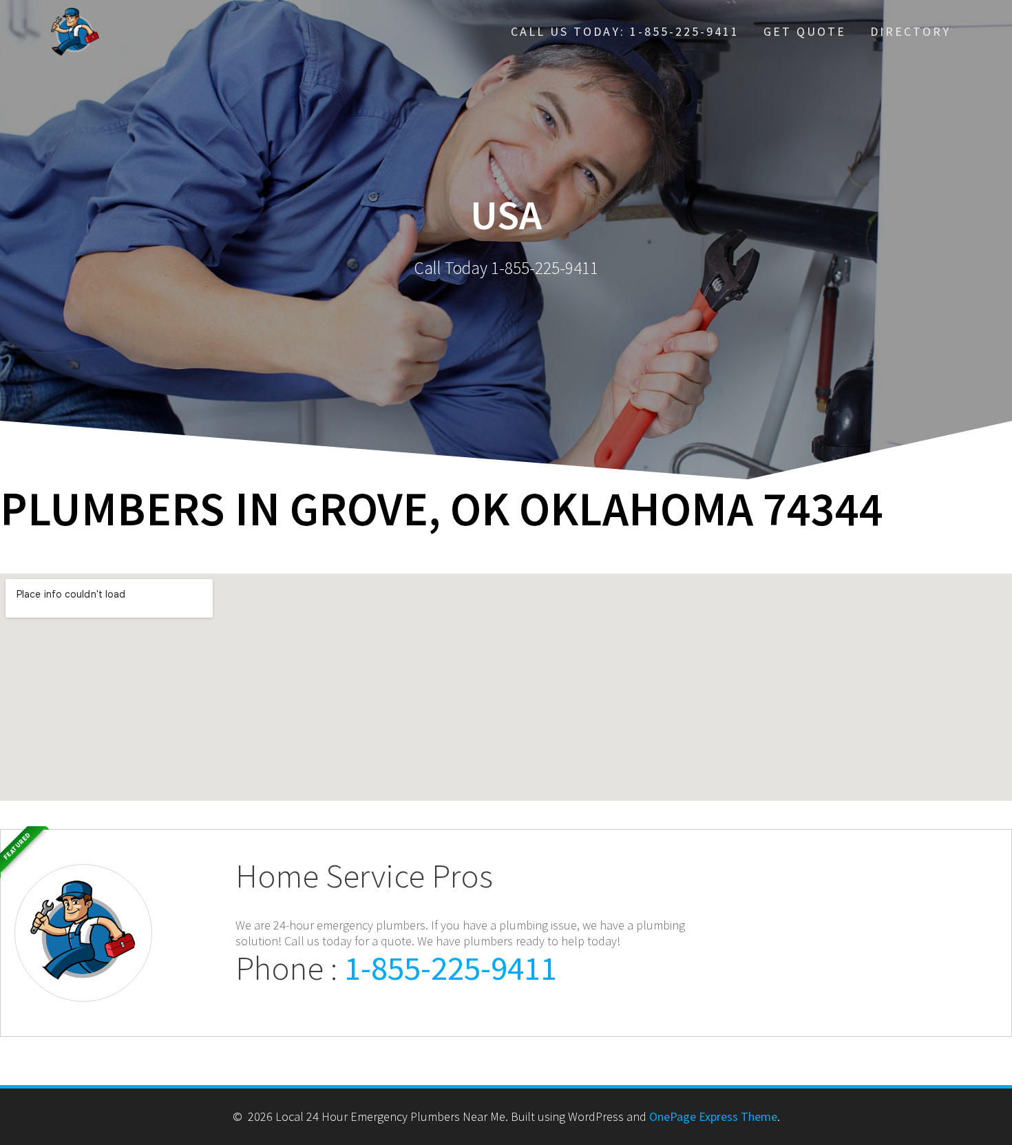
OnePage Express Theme (713, 1116)
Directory (910, 31)
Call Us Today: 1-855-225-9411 (625, 31)
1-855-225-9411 (450, 968)
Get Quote (804, 31)
